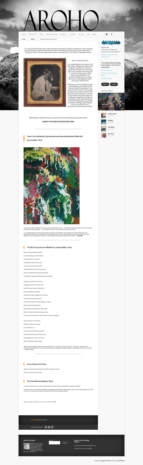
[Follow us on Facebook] (111, 34)
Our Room (63, 34)
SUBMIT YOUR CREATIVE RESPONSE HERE (58, 121)
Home (23, 39)
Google (46, 427)
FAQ (88, 34)
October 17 (113, 55)
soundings (111, 127)
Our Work (72, 34)
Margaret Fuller (31, 52)
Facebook (49, 427)
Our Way (80, 34)
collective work (86, 99)
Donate (94, 34)
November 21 (105, 57)
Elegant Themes (106, 460)
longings (110, 120)
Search (51, 440)
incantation (104, 104)
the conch (111, 134)
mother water (112, 114)
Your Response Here (106, 70)
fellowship (80, 101)
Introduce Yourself (106, 78)
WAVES (41, 34)
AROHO (24, 34)
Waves (33, 39)
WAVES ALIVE (33, 34)
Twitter (52, 427)
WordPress (121, 460)
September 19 (105, 55)
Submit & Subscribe (51, 34)
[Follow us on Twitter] (106, 34)
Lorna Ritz (79, 236)
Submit (105, 84)
